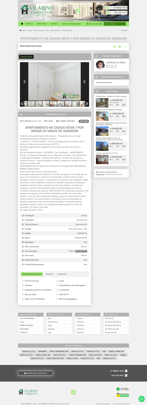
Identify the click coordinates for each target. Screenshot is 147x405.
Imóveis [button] (28, 24)
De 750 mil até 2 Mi (112, 329)
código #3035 (60, 355)
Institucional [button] (41, 24)
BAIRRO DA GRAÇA (26, 325)
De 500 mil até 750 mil (113, 325)
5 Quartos (80, 332)
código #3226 (29, 351)
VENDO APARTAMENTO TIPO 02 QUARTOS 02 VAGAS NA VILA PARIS (109, 139)
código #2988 (95, 355)
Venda (29, 30)
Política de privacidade (103, 404)
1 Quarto (80, 318)
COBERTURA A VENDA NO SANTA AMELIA (111, 96)
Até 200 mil (109, 318)
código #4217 (109, 358)
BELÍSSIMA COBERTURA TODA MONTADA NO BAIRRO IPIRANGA (111, 124)
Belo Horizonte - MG (41, 30)
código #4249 (93, 351)
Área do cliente (94, 24)
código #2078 (78, 351)
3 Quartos (80, 325)
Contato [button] (54, 24)
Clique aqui (100, 174)
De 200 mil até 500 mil (113, 322)
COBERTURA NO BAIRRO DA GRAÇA (109, 110)
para (72, 358)
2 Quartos (80, 322)
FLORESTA (23, 332)
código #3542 (26, 355)
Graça (22, 322)
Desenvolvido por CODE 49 (121, 404)
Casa (50, 325)
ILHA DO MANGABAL (27, 318)
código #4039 (87, 358)
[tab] (26, 57)
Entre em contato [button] (36, 373)
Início (23, 30)
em (59, 351)
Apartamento (55, 30)
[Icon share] (78, 10)
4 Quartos (80, 329)
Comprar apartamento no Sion (107, 153)
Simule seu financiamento (71, 24)
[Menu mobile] (22, 24)
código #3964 (111, 355)
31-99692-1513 (120, 8)
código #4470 (37, 358)
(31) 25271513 (120, 13)
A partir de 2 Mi (110, 332)
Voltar (125, 30)
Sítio (49, 318)
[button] (25, 81)
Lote (49, 332)
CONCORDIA (24, 329)
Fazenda (51, 329)
